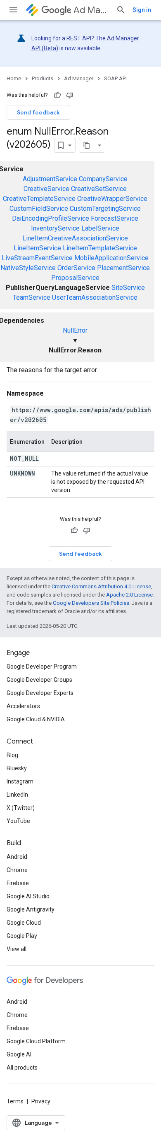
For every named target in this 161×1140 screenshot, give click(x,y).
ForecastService (114, 218)
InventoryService (55, 228)
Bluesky (17, 768)
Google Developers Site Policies (91, 603)
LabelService (100, 228)
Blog (12, 755)
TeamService (31, 297)
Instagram (20, 781)
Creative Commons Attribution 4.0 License (101, 586)
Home (14, 78)
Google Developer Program (42, 666)
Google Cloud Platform (36, 1041)
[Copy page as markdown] (86, 145)
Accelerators (23, 706)
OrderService (76, 268)
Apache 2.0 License (129, 595)
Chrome (17, 870)
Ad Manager (91, 10)
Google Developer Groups (39, 679)
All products (22, 1067)
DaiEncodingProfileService (50, 218)
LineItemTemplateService (100, 248)
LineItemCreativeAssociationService (75, 238)
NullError (75, 330)
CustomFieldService (38, 208)
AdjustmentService (50, 179)
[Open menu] (13, 10)
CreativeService (46, 189)
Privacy (40, 1101)
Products (42, 78)
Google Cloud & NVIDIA (36, 719)
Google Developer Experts (40, 693)
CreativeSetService (99, 189)
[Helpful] (57, 95)
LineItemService (37, 248)
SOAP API (115, 78)
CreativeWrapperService (112, 199)
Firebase (18, 883)
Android (17, 856)
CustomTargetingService (105, 208)
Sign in (142, 10)
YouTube (18, 821)
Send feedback (38, 112)
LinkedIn (17, 794)
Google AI (19, 1054)
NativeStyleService (28, 268)
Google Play (22, 936)
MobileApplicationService (111, 258)
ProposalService (75, 278)
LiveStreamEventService (37, 258)
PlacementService (123, 268)
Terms (15, 1101)
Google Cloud (24, 922)
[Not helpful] (70, 95)
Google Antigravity (30, 909)
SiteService (128, 287)
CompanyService (103, 179)
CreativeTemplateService (39, 199)
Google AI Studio (28, 896)
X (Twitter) (21, 807)
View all (16, 949)
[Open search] (121, 10)
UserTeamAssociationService (94, 297)
